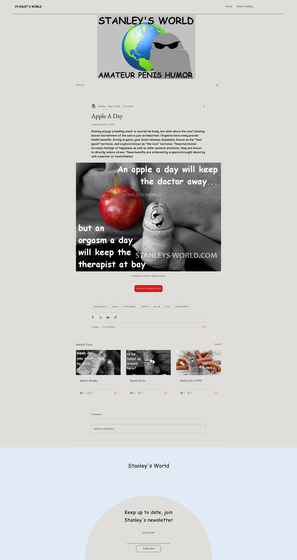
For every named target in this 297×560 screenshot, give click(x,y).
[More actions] (204, 106)
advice (144, 306)
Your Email (148, 532)
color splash (129, 306)
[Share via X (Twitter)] (100, 317)
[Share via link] (115, 317)
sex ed (156, 306)
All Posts (80, 85)
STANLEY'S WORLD (28, 6)
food (167, 306)
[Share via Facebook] (92, 317)
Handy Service (137, 380)
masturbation (182, 306)
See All (218, 344)
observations (100, 306)
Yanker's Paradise (88, 380)
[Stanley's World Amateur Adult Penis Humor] (98, 362)
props (115, 306)
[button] (217, 85)
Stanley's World (148, 465)
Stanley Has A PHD (191, 380)
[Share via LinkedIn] (107, 317)
